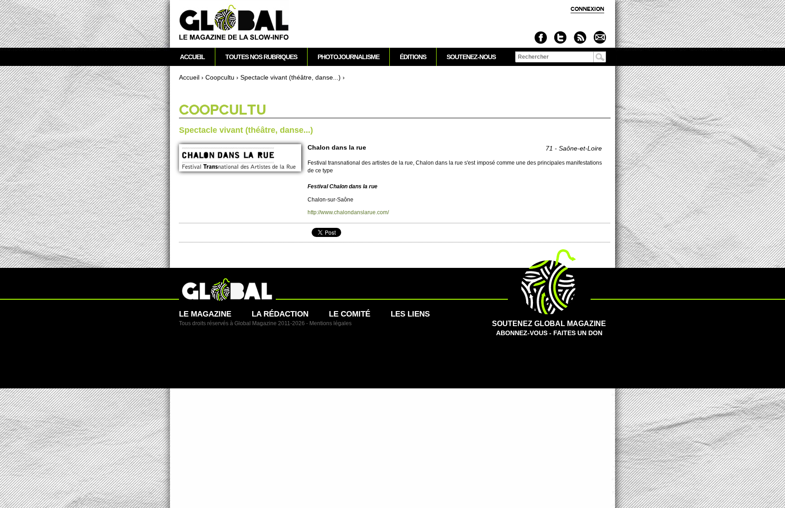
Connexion (587, 8)
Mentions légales (330, 323)
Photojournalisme (348, 56)
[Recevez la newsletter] (599, 37)
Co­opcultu (219, 77)
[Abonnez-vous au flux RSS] (579, 37)
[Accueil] (234, 23)
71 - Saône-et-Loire (574, 148)
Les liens (410, 314)
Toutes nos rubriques (261, 56)
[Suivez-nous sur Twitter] (560, 37)
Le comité (349, 314)
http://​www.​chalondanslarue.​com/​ (348, 212)
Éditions (413, 56)
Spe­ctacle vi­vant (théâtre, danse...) (290, 77)
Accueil (189, 77)
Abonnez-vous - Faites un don (549, 328)
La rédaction (280, 314)
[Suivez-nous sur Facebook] (540, 37)
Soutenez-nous (471, 56)
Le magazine (205, 314)
